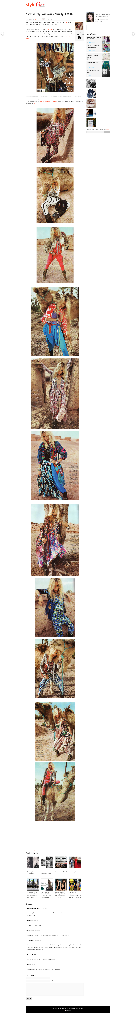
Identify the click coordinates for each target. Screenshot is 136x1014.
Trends (73, 10)
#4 (26, 940)
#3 (26, 930)
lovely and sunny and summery (48, 101)
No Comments (92, 42)
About (73, 1008)
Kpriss (107, 129)
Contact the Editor (67, 1008)
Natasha (50, 29)
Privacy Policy (79, 1008)
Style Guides (39, 10)
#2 (26, 920)
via (34, 103)
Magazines (45, 850)
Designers (107, 10)
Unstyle (50, 850)
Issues (55, 10)
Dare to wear (30, 10)
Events (79, 10)
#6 (26, 964)
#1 (26, 908)
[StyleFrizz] (35, 8)
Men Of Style (48, 10)
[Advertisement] (55, 836)
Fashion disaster (64, 10)
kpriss (37, 19)
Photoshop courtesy (88, 10)
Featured (41, 850)
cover (65, 22)
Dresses (98, 10)
